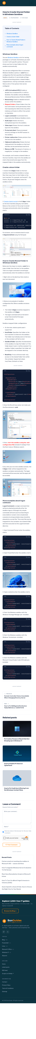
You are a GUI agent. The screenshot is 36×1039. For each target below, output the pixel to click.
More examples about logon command (15, 46)
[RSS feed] (7, 931)
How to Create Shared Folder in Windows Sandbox (16, 41)
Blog (5, 17)
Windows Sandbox (12, 33)
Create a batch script (10, 201)
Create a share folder (13, 36)
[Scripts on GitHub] (3, 931)
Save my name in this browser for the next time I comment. (18, 832)
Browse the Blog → (10, 911)
